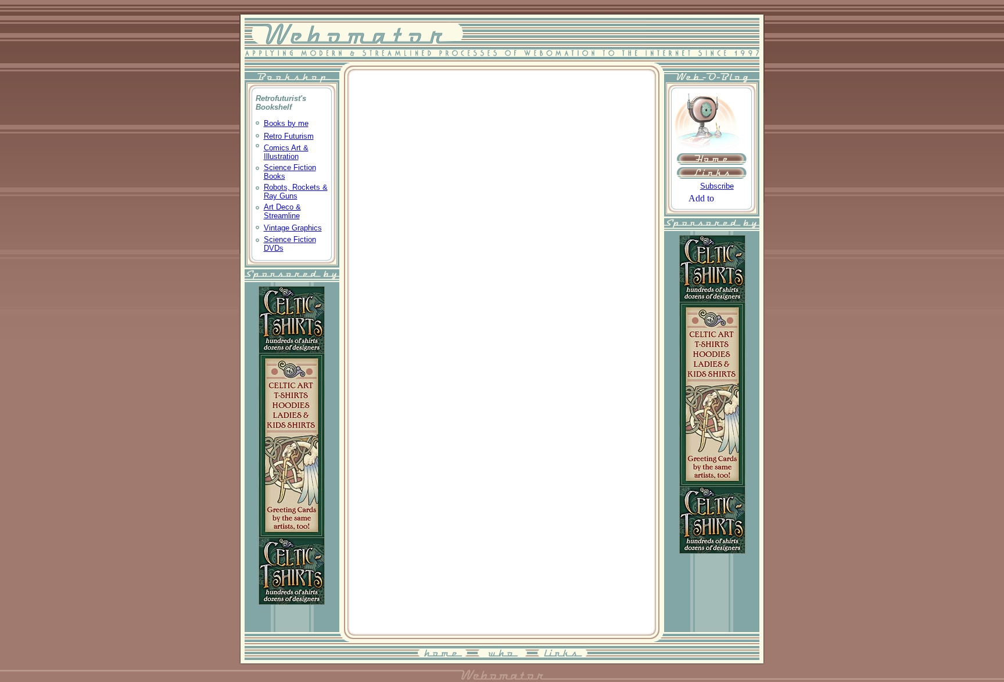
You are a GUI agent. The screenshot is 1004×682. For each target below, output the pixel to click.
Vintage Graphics (293, 227)
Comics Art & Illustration (286, 152)
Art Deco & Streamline (282, 211)
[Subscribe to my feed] (692, 185)
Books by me (286, 123)
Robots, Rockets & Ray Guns (296, 191)
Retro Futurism (289, 136)
